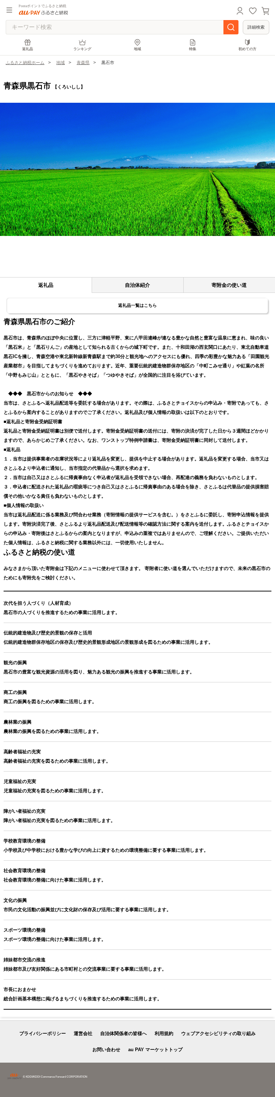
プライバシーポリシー (42, 1033)
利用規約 (164, 1033)
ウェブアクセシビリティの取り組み (218, 1033)
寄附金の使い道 (229, 285)
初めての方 (247, 49)
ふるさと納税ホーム (25, 62)
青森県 (83, 62)
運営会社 (83, 1033)
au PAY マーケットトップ (155, 1049)
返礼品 (27, 49)
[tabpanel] (137, 169)
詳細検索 (256, 27)
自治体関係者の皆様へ (123, 1033)
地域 (137, 49)
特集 (192, 49)
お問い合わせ (106, 1049)
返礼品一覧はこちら (137, 305)
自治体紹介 (137, 285)
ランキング (82, 49)
